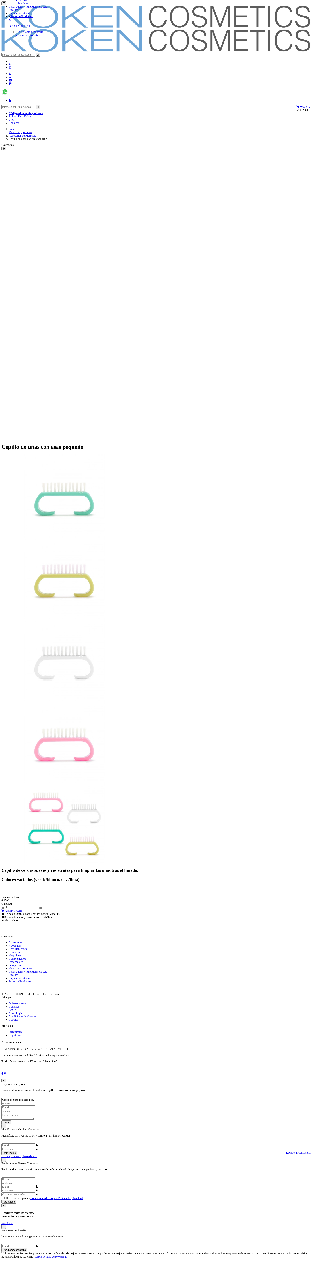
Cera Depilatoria (18, 948)
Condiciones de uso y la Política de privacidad (56, 1198)
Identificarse (16, 1031)
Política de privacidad (55, 1256)
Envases (13, 9)
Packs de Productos (21, 16)
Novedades (15, 945)
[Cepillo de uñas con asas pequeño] (64, 534)
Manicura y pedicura (20, 132)
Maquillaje (15, 955)
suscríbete (7, 1223)
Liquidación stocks (19, 13)
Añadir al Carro (13, 910)
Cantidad (6, 903)
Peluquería (15, 965)
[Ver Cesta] (10, 83)
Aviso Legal (16, 1013)
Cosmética (15, 952)
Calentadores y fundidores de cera (28, 6)
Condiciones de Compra (22, 1016)
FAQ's (12, 1009)
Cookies (13, 1019)
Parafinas (22, 3)
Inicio (12, 129)
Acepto (38, 1256)
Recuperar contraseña (298, 1152)
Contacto (14, 122)
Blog (11, 119)
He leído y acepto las (44, 1198)
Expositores (15, 942)
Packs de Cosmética (28, 35)
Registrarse (15, 1035)
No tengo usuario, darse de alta (19, 1156)
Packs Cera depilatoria (29, 31)
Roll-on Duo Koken (20, 116)
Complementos (17, 958)
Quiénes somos (17, 1003)
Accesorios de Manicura (22, 135)
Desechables (16, 961)
